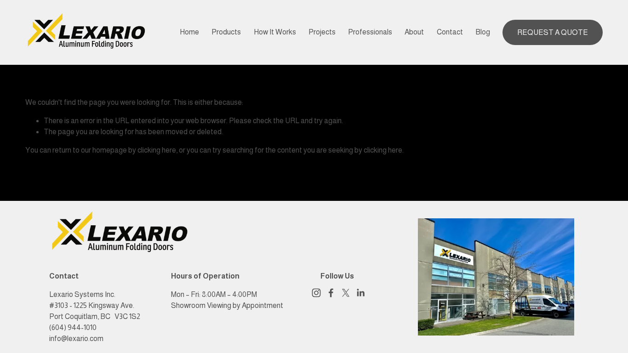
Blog (482, 32)
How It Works (275, 32)
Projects (322, 32)
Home (189, 32)
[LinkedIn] (360, 292)
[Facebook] (331, 292)
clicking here (156, 150)
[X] (345, 292)
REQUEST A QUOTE (552, 32)
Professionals (370, 32)
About (414, 32)
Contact (450, 32)
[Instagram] (316, 292)
